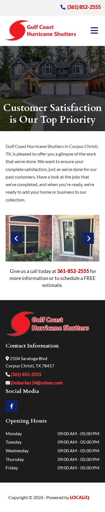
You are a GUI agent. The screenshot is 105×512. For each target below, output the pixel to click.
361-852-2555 (73, 271)
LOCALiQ (79, 497)
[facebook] (11, 406)
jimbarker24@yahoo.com (36, 382)
